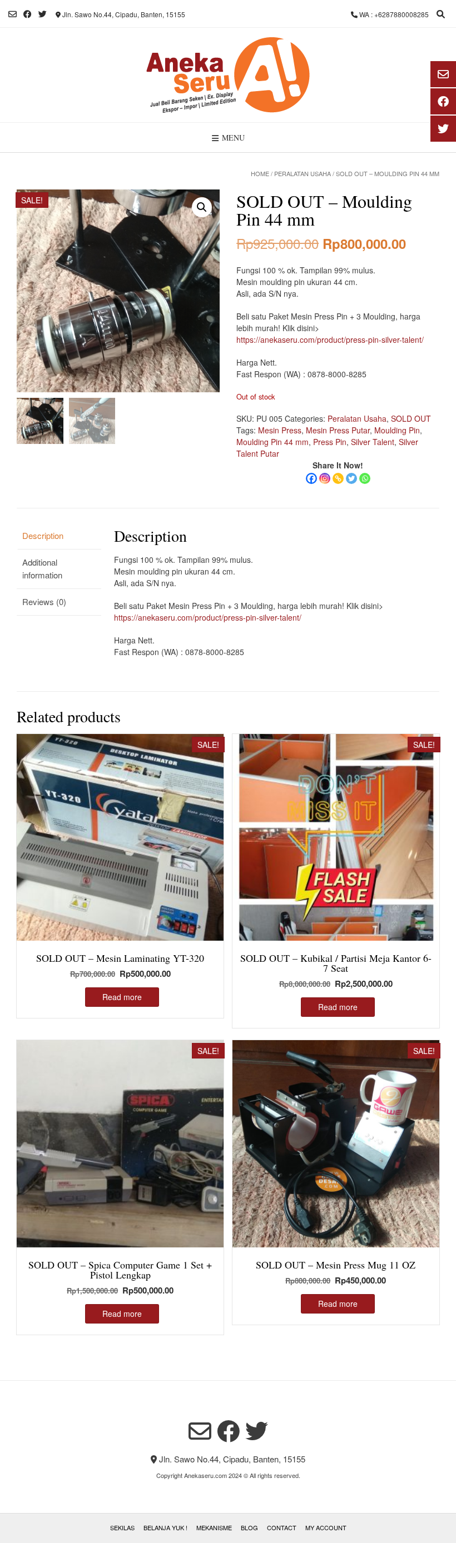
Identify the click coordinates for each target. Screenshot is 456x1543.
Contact (281, 1527)
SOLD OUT (411, 418)
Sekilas (122, 1527)
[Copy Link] (338, 478)
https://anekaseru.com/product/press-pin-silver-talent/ (330, 339)
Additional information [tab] (42, 568)
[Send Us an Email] (12, 14)
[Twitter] (351, 478)
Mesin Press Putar (338, 430)
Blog (249, 1527)
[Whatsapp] (364, 478)
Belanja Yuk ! (165, 1527)
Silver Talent (372, 441)
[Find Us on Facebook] (27, 14)
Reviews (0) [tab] (44, 601)
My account (325, 1527)
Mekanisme (214, 1527)
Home (260, 173)
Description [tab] (42, 535)
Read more (122, 996)
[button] (202, 207)
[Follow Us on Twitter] (42, 14)
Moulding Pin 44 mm (272, 441)
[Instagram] (324, 478)
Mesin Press (279, 430)
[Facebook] (311, 478)
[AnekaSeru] (228, 75)
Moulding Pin (397, 430)
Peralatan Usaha (302, 173)
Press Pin (329, 441)
